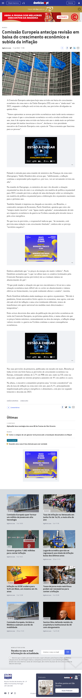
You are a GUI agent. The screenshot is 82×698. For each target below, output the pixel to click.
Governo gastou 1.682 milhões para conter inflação (21, 552)
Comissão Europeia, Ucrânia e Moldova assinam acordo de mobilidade (20, 624)
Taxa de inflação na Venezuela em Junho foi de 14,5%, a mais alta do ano (58, 517)
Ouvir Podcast (67, 690)
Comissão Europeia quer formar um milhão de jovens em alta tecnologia (21, 517)
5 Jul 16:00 (20, 523)
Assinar (70, 3)
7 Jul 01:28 (56, 631)
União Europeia (12, 401)
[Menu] (3, 3)
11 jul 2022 (18, 48)
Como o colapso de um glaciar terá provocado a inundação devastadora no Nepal (40, 434)
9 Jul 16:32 (20, 557)
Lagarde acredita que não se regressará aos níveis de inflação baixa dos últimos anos (58, 553)
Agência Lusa (11, 523)
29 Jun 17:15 (56, 559)
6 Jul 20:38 (56, 595)
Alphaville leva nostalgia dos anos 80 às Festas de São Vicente (31, 426)
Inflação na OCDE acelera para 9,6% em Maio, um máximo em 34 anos (22, 589)
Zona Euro (24, 401)
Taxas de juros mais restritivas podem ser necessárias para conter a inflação (57, 589)
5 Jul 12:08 (20, 595)
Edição (13, 3)
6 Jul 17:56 (56, 523)
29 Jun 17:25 (20, 631)
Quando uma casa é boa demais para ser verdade (28, 444)
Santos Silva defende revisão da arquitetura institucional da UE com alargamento (58, 624)
